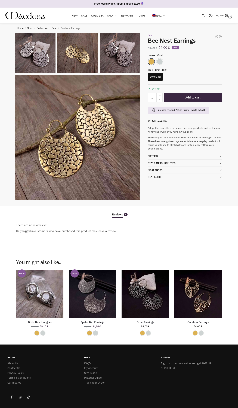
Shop (30, 28)
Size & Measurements (161, 163)
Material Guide (93, 377)
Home (20, 28)
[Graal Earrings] (145, 294)
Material (154, 156)
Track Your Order (94, 382)
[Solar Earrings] (220, 36)
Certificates (14, 382)
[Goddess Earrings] (198, 294)
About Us (12, 363)
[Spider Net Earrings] (216, 36)
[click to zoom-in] (78, 137)
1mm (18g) (155, 76)
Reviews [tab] (119, 214)
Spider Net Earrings (92, 322)
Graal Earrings (145, 322)
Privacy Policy (15, 373)
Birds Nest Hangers (39, 322)
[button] (224, 15)
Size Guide (154, 177)
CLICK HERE (168, 368)
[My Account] (211, 15)
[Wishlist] (58, 275)
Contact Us (13, 368)
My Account (91, 368)
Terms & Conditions (19, 377)
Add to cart (192, 97)
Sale (54, 28)
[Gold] (151, 61)
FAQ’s (87, 363)
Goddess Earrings (198, 322)
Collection (42, 28)
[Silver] (159, 61)
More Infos (155, 169)
